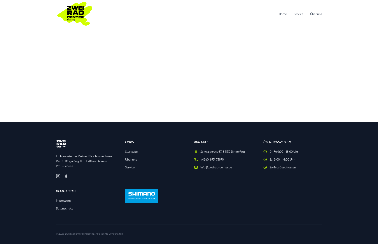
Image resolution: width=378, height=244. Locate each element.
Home (283, 14)
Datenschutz (64, 208)
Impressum (63, 200)
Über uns (316, 14)
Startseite (131, 151)
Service (298, 14)
